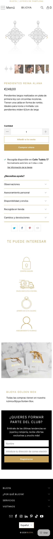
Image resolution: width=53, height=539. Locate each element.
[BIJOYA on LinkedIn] (26, 516)
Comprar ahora (26, 147)
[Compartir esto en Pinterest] (30, 228)
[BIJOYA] (26, 8)
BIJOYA (30, 532)
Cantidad (8, 126)
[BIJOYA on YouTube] (41, 516)
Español (25, 525)
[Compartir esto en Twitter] (14, 228)
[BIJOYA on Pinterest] (31, 516)
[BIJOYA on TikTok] (36, 516)
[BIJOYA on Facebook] (16, 516)
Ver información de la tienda (19, 167)
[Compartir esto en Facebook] (22, 228)
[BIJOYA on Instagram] (21, 516)
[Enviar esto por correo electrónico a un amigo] (38, 228)
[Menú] (2, 8)
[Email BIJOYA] (11, 516)
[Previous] (6, 37)
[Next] (46, 37)
